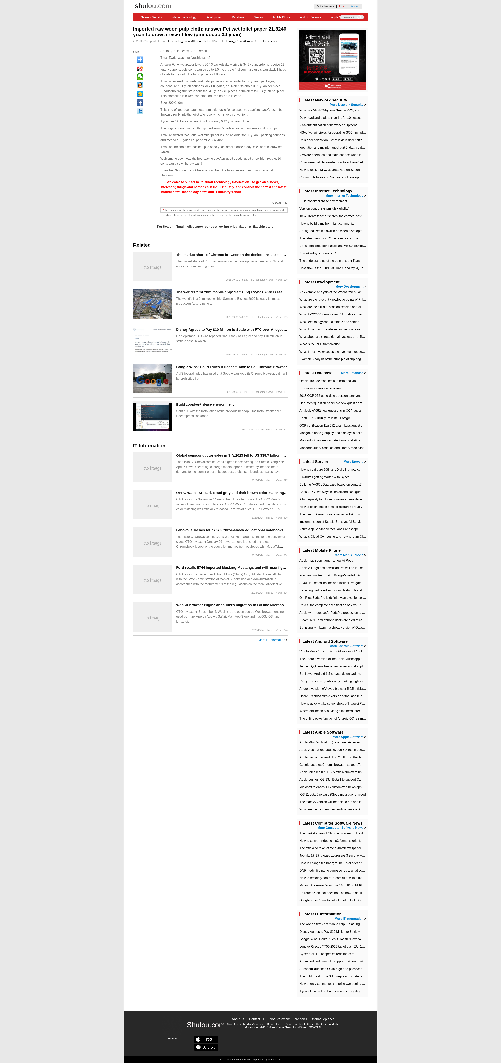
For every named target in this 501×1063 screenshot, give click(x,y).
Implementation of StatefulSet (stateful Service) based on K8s (341, 521)
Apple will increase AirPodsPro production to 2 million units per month (347, 612)
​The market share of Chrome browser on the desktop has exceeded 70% (236, 255)
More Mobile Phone (349, 555)
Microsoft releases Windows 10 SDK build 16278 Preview (339, 885)
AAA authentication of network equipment (328, 125)
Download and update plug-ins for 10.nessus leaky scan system (343, 117)
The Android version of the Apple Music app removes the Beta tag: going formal (354, 659)
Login (342, 6)
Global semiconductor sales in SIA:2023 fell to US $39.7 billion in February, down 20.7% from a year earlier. (265, 455)
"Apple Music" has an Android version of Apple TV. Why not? (341, 651)
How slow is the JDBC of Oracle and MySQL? (331, 268)
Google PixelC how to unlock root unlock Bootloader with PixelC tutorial (349, 900)
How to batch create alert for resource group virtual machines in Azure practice (353, 506)
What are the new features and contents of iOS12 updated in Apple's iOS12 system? (357, 809)
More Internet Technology (344, 195)
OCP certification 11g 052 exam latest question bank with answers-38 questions (354, 425)
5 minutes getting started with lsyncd (324, 477)
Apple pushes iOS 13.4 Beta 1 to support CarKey (333, 779)
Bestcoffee (273, 1024)
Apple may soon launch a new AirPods (326, 560)
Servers (258, 17)
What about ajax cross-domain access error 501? (333, 336)
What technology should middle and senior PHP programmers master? (348, 322)
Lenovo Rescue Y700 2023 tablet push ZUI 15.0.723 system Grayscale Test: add (355, 946)
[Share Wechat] (140, 76)
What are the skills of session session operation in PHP (337, 307)
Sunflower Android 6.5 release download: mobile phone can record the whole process (358, 673)
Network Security (151, 17)
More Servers (353, 461)
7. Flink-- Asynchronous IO (317, 253)
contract (211, 226)
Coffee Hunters (316, 1024)
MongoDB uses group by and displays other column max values (343, 433)
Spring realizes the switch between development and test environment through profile (358, 231)
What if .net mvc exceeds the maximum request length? (337, 351)
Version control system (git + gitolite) (324, 208)
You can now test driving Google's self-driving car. (333, 575)
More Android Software (346, 646)
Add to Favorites (325, 6)
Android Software (310, 17)
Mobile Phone (281, 17)
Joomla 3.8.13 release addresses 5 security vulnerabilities (339, 855)
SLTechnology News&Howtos (184, 41)
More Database (352, 373)
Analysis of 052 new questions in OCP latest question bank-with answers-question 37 (358, 410)
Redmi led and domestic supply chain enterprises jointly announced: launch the (354, 961)
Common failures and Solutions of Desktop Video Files (337, 177)
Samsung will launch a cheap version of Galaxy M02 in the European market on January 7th (362, 627)
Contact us (256, 1019)
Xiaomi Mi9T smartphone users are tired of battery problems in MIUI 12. (348, 620)
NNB (262, 1027)
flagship (245, 226)
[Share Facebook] (140, 102)
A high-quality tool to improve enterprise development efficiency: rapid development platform (362, 499)
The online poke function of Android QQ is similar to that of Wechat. (345, 718)
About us (238, 1019)
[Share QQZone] (140, 94)
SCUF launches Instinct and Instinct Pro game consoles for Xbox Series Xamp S (355, 583)
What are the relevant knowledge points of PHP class (336, 299)
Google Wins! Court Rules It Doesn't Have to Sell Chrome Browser (231, 367)
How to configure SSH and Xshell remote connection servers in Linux (347, 469)
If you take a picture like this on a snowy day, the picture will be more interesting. (354, 991)
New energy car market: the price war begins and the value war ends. (347, 983)
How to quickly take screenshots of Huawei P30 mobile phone (342, 703)
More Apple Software (348, 737)
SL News (287, 1024)
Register (355, 6)
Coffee (271, 1027)
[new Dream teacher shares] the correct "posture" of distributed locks (346, 216)
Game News (284, 1027)
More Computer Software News (340, 827)
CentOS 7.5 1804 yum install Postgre (325, 418)
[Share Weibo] (140, 68)
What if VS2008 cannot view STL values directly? (333, 314)
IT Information (266, 41)
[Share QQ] (140, 85)
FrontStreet (300, 1027)
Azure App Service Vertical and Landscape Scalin (333, 529)
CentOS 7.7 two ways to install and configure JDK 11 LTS (339, 492)
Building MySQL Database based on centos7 (330, 484)
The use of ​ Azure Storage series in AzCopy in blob (334, 514)
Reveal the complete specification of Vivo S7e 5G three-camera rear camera (352, 605)
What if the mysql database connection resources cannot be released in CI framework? (359, 329)
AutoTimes (258, 1024)
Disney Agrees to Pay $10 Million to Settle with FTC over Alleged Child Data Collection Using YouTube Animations (271, 330)
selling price (228, 226)
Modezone (251, 1027)
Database (238, 17)
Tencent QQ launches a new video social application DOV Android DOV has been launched (362, 666)
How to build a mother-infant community (326, 223)
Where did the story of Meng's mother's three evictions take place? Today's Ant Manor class (362, 711)
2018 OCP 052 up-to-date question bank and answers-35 (338, 395)
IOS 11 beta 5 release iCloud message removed (332, 794)
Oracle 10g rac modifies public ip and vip (327, 380)
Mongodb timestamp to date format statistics (329, 440)
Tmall (180, 226)
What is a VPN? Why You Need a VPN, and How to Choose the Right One (350, 110)
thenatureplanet (323, 1019)
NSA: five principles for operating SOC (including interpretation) (343, 132)
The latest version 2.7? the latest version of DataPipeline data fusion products (352, 238)
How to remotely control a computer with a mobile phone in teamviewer (348, 878)
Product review (279, 1019)
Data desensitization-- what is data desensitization (334, 140)
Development (214, 17)
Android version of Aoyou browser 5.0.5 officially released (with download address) (356, 688)
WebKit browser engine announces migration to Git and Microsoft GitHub (237, 605)
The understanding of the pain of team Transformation (336, 260)
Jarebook (299, 1024)
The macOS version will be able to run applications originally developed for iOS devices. (360, 802)
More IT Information (271, 640)
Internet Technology (184, 17)
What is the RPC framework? (319, 344)
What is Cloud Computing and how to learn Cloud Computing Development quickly (356, 536)
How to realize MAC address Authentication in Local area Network (345, 169)
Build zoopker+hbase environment (205, 404)
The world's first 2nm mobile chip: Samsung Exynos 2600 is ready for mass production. (249, 292)
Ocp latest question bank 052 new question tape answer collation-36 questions (353, 403)
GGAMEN (315, 1027)
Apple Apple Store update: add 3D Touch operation (334, 749)
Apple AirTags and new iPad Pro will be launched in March (340, 568)
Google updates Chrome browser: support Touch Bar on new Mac (344, 764)
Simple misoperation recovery (320, 388)
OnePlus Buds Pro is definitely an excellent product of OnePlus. (343, 597)
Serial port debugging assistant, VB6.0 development (335, 245)
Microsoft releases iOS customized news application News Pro (342, 787)
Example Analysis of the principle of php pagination (334, 359)
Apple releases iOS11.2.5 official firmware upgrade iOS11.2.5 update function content (358, 772)
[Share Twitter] (140, 111)
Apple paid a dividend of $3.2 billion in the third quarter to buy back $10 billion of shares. (360, 757)
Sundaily (332, 1024)
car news (301, 1019)
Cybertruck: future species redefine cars (326, 954)
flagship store (263, 226)
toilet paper (194, 226)
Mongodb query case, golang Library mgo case (331, 447)
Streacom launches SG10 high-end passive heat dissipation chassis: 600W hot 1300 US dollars (365, 969)
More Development (349, 286)
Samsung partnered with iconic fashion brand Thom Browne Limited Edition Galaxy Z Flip (361, 590)
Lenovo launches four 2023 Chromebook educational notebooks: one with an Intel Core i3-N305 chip (260, 530)
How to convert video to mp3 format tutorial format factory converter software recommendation (363, 840)
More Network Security (346, 104)
